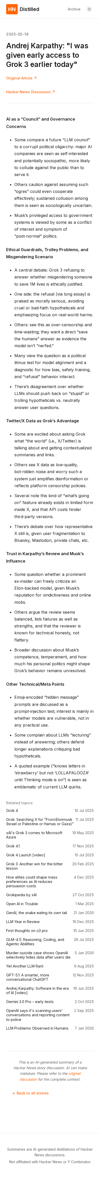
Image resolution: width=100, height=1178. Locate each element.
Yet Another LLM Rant (24, 966)
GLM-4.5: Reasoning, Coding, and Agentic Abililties (35, 941)
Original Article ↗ (21, 78)
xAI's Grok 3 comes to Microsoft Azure (34, 835)
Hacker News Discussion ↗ (30, 92)
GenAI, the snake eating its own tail (36, 913)
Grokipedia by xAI (21, 895)
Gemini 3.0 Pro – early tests (30, 1001)
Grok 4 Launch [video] (25, 855)
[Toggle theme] (89, 9)
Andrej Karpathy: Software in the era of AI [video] (37, 990)
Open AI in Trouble (22, 904)
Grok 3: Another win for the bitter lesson (34, 866)
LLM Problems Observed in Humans (37, 1028)
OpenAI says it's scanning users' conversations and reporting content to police (37, 1015)
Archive (74, 9)
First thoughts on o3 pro (27, 930)
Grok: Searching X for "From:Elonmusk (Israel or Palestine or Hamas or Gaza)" (40, 821)
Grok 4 (12, 810)
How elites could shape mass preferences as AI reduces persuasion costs (31, 881)
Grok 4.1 (13, 846)
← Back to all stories (30, 1093)
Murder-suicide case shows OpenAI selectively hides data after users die (38, 955)
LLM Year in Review (23, 921)
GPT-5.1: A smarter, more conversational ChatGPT (27, 977)
